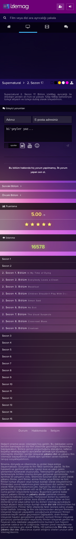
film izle (62, 527)
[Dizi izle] (28, 27)
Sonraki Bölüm (10, 186)
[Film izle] (47, 27)
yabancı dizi (50, 454)
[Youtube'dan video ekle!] (30, 145)
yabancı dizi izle (10, 530)
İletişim (55, 430)
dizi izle (52, 504)
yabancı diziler (37, 494)
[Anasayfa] (9, 27)
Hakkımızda (39, 430)
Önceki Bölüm (10, 195)
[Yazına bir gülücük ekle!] (37, 145)
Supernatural (11, 83)
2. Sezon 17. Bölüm (40, 83)
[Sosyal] (66, 27)
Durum (23, 430)
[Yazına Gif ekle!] (22, 145)
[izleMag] (16, 6)
